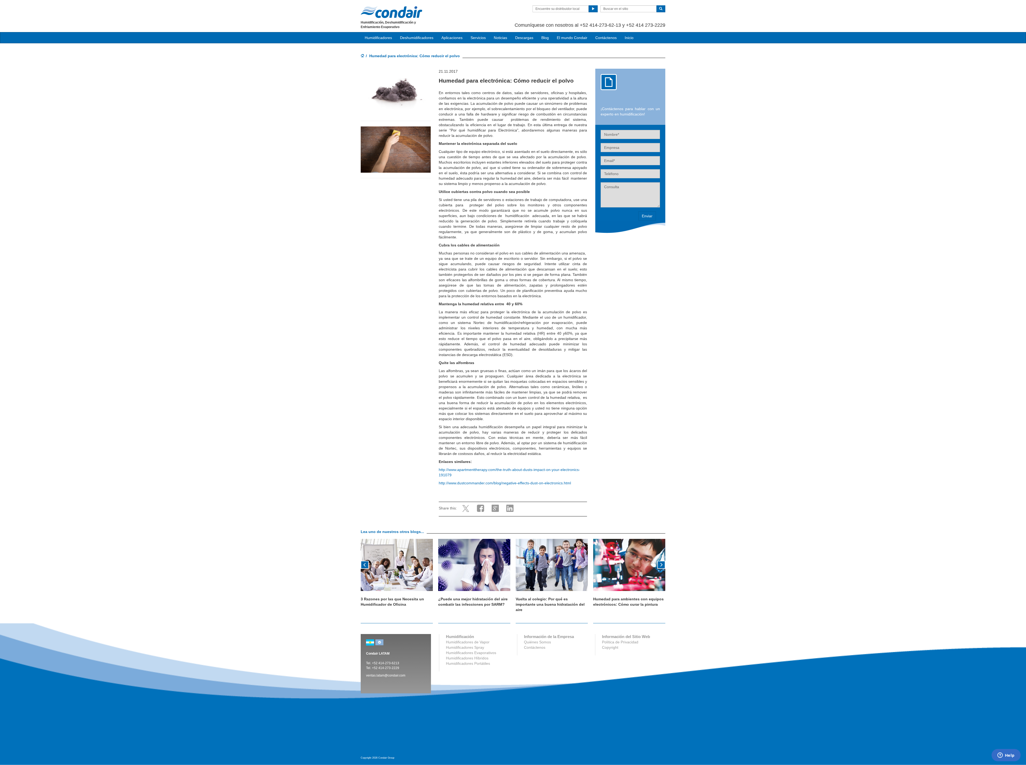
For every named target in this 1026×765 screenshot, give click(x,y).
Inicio (629, 38)
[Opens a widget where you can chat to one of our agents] (1006, 755)
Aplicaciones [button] (452, 38)
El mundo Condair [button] (572, 38)
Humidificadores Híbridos (467, 658)
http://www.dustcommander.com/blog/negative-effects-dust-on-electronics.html (505, 483)
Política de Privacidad (620, 642)
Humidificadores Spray (465, 647)
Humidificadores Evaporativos (471, 653)
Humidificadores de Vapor (467, 642)
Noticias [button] (500, 38)
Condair (391, 12)
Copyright (610, 647)
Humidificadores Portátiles (468, 663)
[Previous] (365, 564)
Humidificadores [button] (378, 38)
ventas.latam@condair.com (385, 675)
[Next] (661, 564)
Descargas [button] (524, 38)
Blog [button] (545, 38)
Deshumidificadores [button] (416, 38)
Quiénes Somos (537, 642)
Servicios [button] (478, 38)
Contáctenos (606, 38)
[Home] (362, 56)
